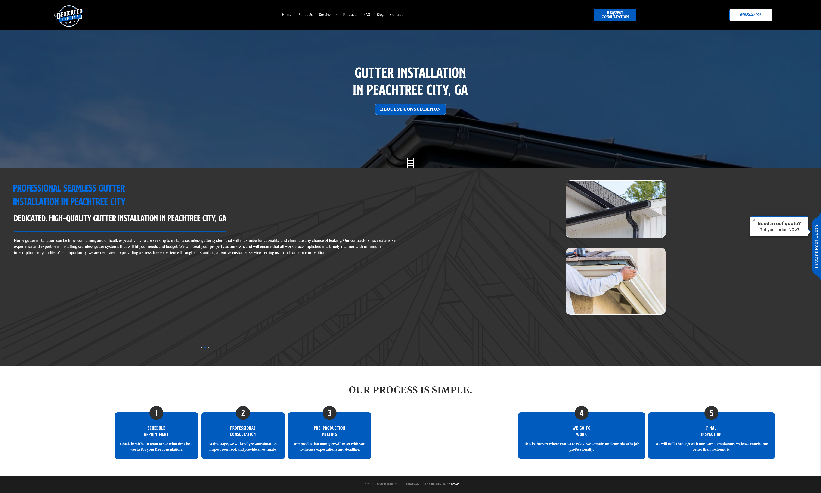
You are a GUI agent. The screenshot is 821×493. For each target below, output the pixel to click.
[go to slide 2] (205, 347)
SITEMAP (453, 484)
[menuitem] (287, 15)
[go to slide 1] (201, 347)
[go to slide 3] (208, 347)
